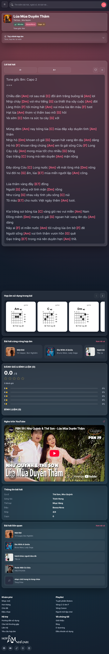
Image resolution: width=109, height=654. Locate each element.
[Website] (29, 648)
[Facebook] (4, 648)
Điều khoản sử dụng (64, 631)
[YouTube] (10, 648)
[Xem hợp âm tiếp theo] (102, 295)
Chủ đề (5, 608)
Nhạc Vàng (58, 503)
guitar (26, 305)
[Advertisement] (54, 51)
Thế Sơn (16, 20)
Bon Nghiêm (32, 353)
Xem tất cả (100, 341)
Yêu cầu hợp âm (9, 631)
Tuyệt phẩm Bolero (64, 601)
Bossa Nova (58, 507)
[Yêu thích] (95, 70)
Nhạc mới (6, 601)
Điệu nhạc (6, 612)
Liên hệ (5, 628)
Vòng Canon (61, 608)
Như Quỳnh (26, 20)
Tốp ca (100, 353)
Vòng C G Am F (62, 604)
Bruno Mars (62, 353)
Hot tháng (6, 604)
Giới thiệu (60, 620)
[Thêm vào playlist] (102, 70)
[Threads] (22, 648)
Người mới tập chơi (64, 612)
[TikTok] (16, 648)
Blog (58, 624)
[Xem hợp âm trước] (96, 295)
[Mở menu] (5, 4)
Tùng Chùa (19, 582)
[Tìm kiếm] (103, 4)
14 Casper (21, 353)
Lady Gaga (72, 353)
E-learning (60, 628)
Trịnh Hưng (58, 499)
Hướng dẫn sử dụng (10, 620)
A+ (54, 70)
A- (20, 70)
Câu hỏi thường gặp (10, 624)
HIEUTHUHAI (20, 571)
